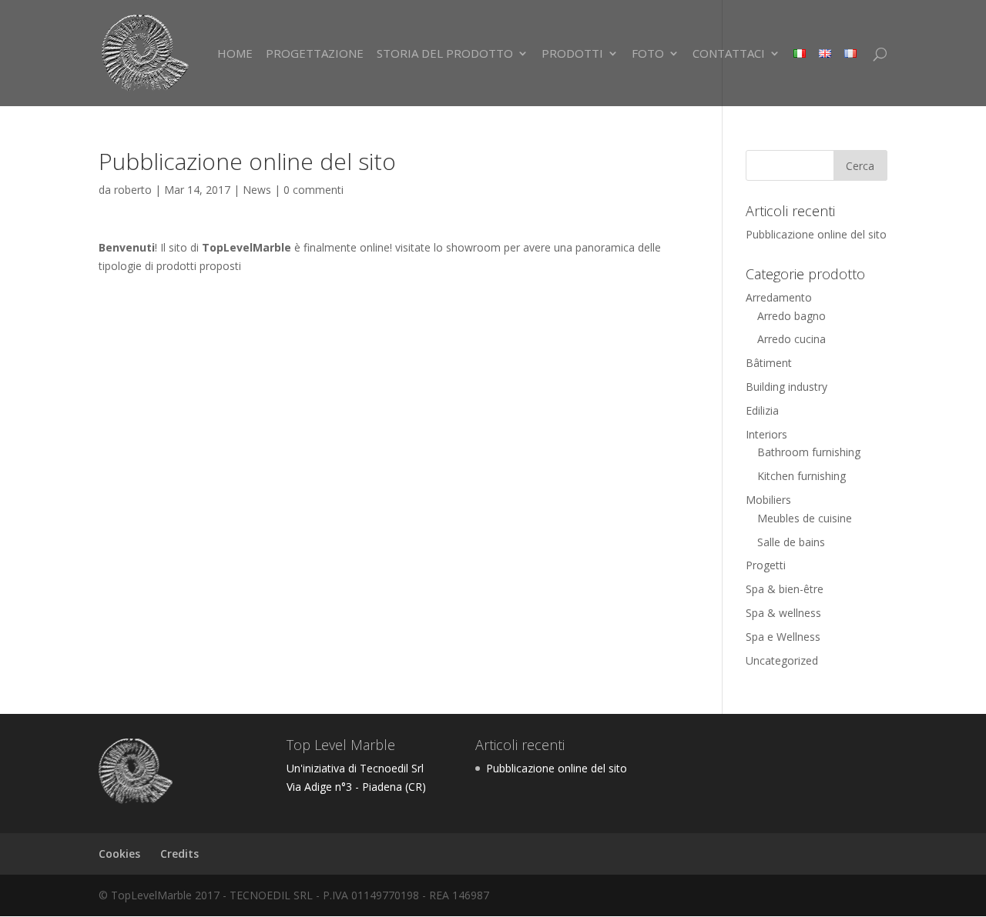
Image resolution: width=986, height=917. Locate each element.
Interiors (766, 434)
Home (235, 54)
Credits (179, 853)
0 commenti (313, 189)
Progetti (766, 565)
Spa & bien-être (784, 589)
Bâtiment (769, 362)
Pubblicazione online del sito (816, 234)
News (257, 189)
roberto (133, 189)
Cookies (119, 853)
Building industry (786, 386)
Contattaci (729, 54)
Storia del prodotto (445, 54)
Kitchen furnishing (801, 476)
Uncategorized (782, 660)
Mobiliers (768, 499)
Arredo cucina (791, 339)
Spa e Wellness (783, 636)
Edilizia (762, 410)
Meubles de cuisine (804, 518)
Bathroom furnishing (808, 452)
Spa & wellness (783, 612)
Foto (648, 54)
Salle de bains (791, 542)
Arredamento (779, 297)
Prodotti (572, 54)
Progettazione (315, 54)
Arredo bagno (791, 315)
